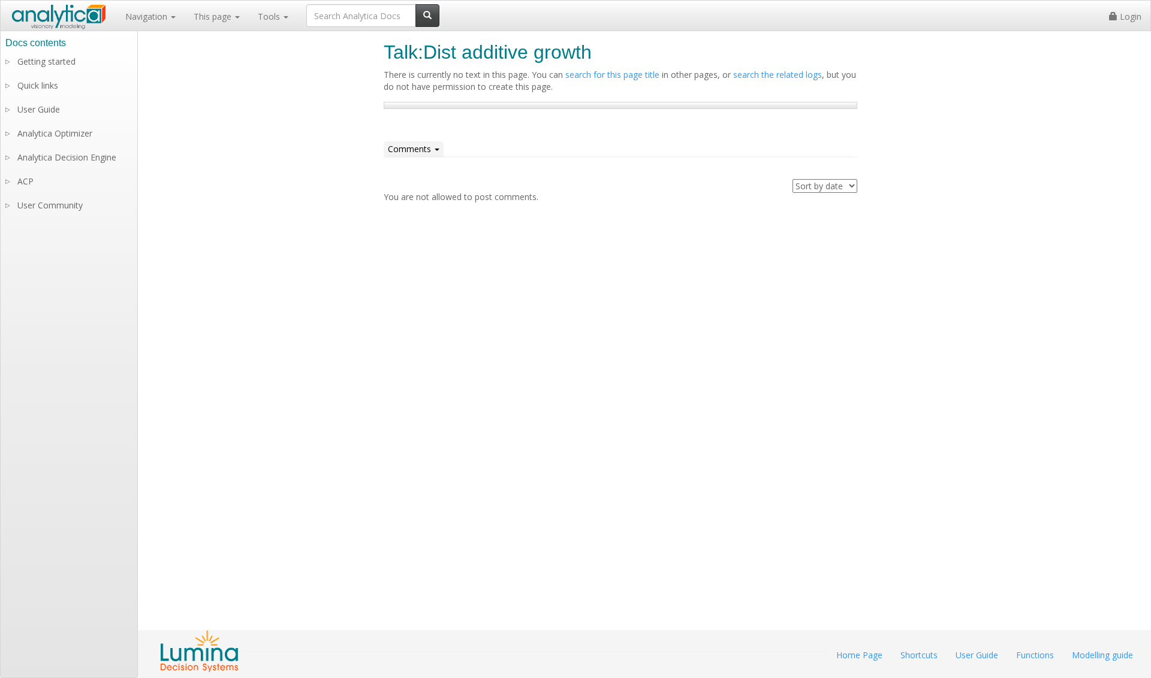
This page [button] (214, 16)
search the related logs (777, 74)
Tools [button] (270, 16)
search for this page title (612, 74)
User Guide (38, 109)
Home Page (859, 655)
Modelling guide (1102, 655)
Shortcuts (919, 655)
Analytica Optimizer (54, 133)
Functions (1035, 655)
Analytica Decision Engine (66, 157)
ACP (25, 181)
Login (1129, 16)
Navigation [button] (147, 16)
